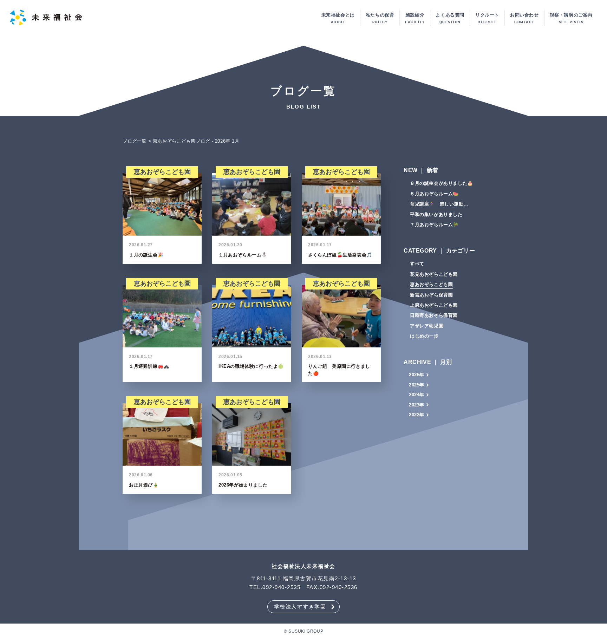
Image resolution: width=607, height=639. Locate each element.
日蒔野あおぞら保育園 (434, 315)
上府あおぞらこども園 (434, 305)
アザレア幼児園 (426, 325)
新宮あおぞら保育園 (431, 295)
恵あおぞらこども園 (431, 284)
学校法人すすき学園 (300, 606)
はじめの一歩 (424, 336)
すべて (417, 263)
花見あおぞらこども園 (434, 274)
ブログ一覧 (134, 141)
